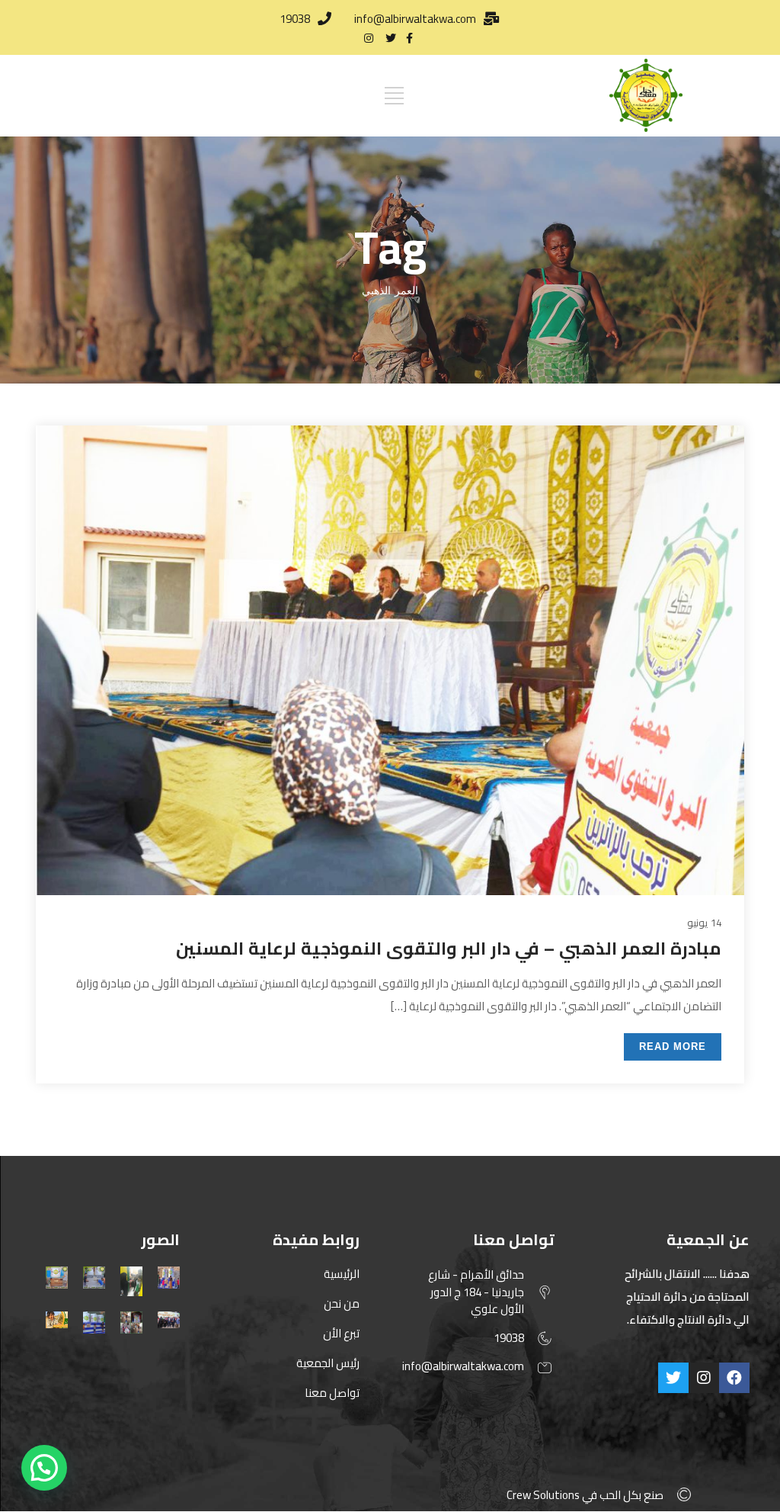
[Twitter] (673, 1378)
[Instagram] (704, 1378)
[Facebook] (734, 1378)
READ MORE (672, 1046)
